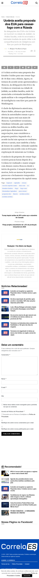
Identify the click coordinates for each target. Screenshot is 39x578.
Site (2, 396)
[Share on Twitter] (11, 67)
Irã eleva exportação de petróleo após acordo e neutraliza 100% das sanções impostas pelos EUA (22, 301)
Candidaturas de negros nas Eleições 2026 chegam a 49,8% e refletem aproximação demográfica (22, 497)
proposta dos (6, 194)
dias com (22, 185)
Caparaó (9, 183)
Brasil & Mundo (10, 17)
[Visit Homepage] (19, 3)
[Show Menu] (2, 3)
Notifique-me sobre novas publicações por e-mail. (17, 429)
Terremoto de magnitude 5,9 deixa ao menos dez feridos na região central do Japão (23, 333)
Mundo (18, 17)
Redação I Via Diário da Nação (18, 48)
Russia (15, 194)
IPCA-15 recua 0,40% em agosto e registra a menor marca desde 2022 (23, 472)
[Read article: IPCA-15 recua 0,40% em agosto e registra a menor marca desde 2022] (5, 473)
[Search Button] (36, 3)
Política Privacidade (17, 564)
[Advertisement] (19, 10)
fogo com (23, 188)
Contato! (27, 564)
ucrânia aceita (24, 194)
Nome (3, 379)
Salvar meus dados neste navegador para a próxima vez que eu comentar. (20, 406)
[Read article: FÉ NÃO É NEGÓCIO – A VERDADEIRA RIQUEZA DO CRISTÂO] (5, 512)
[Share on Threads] (29, 67)
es (28, 185)
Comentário (5, 355)
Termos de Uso (5, 564)
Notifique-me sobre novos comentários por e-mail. (17, 423)
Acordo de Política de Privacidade (13, 411)
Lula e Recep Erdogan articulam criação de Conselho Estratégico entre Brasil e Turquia (23, 309)
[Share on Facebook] (4, 67)
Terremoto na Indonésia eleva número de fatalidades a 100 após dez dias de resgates (23, 325)
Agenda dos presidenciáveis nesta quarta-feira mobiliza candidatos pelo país (22, 481)
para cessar (23, 191)
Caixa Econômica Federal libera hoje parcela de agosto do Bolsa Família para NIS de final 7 (23, 505)
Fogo (16, 188)
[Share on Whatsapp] (17, 67)
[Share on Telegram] (23, 67)
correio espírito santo (9, 185)
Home (3, 17)
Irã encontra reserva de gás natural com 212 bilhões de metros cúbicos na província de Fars (23, 317)
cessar (24, 183)
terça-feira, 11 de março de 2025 (17, 51)
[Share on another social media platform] (35, 67)
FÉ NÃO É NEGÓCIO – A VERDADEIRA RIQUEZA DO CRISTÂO (22, 512)
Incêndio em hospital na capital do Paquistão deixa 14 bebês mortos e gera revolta (23, 293)
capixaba (17, 183)
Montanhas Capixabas (9, 191)
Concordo (27, 575)
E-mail (4, 387)
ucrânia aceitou (7, 196)
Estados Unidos (7, 188)
